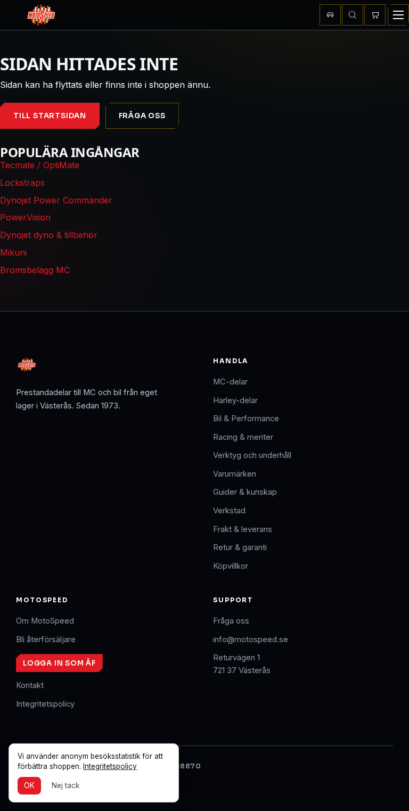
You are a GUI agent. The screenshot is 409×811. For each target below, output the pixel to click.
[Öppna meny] (398, 15)
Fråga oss (142, 115)
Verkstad (229, 510)
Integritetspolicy (45, 704)
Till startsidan (49, 115)
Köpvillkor (230, 566)
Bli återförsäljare (46, 639)
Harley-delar (235, 400)
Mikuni (13, 252)
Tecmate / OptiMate (39, 165)
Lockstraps (22, 182)
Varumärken (234, 474)
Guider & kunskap (245, 492)
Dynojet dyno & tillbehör (48, 235)
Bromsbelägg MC (35, 270)
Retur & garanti (240, 547)
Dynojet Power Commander (56, 200)
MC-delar (230, 382)
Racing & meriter (243, 437)
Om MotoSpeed (45, 621)
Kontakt (30, 685)
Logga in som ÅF (59, 663)
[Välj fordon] (330, 15)
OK (29, 785)
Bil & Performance (246, 418)
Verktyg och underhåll (252, 455)
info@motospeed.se (250, 639)
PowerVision (25, 217)
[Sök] (352, 15)
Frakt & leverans (242, 529)
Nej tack (65, 785)
